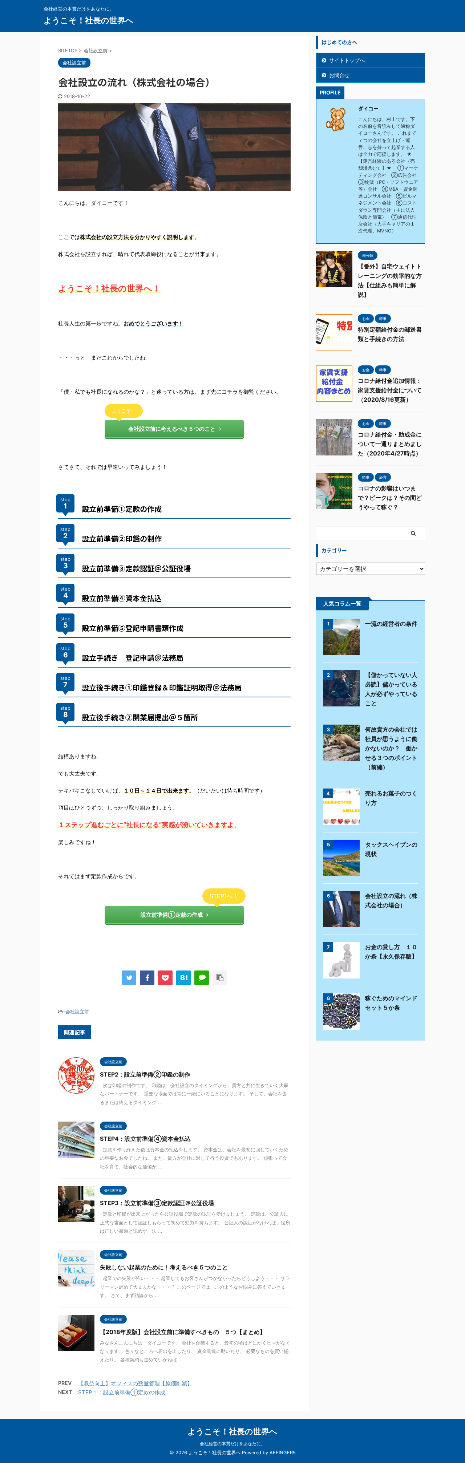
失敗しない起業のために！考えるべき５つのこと (164, 1267)
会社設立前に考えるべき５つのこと (171, 428)
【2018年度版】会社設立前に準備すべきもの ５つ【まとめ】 (183, 1332)
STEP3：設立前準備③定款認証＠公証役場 (157, 1203)
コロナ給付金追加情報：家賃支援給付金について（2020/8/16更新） (390, 390)
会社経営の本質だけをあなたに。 (232, 1443)
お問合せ (339, 75)
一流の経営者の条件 (391, 623)
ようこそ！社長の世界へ (89, 20)
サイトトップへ (347, 60)
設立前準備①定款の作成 (172, 914)
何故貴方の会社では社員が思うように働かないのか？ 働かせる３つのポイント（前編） (391, 748)
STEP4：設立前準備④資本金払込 (145, 1138)
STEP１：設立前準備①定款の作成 (121, 1392)
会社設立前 (77, 1011)
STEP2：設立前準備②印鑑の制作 (145, 1074)
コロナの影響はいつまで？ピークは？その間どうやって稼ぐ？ (390, 498)
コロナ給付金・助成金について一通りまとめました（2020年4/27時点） (390, 444)
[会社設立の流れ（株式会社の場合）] (183, 977)
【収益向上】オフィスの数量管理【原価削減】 (135, 1383)
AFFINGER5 (283, 1452)
